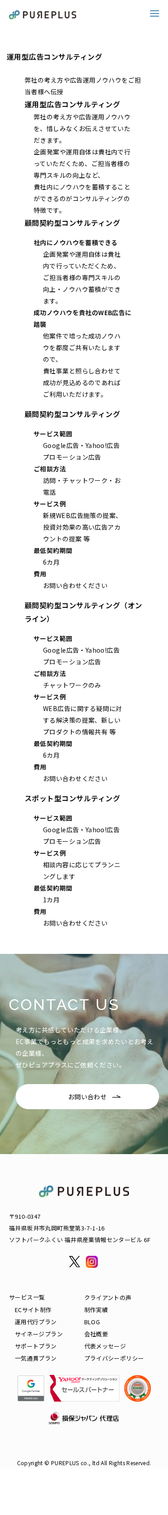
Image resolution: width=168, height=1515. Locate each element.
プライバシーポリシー (114, 1358)
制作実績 (96, 1309)
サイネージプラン (39, 1334)
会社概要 (96, 1334)
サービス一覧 (27, 1297)
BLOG (92, 1321)
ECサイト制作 (33, 1309)
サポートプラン (36, 1346)
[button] (154, 13)
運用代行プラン (36, 1321)
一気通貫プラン (36, 1358)
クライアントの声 (108, 1297)
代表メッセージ (105, 1346)
